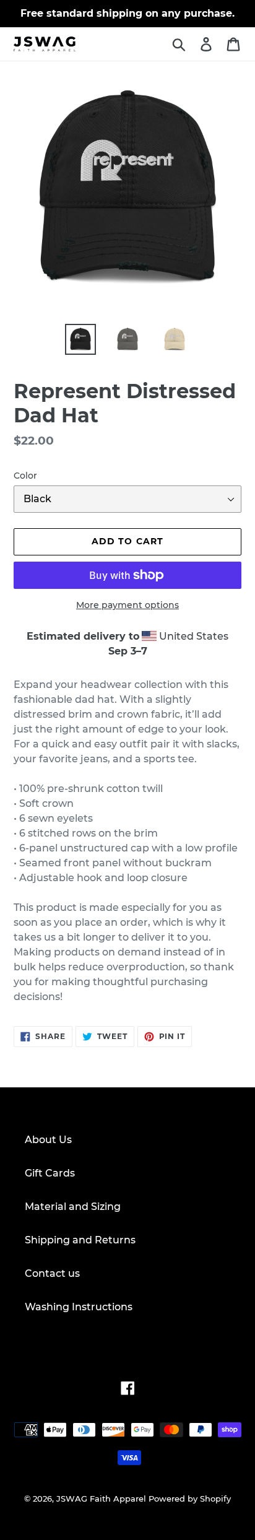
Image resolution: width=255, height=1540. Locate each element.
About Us (48, 1140)
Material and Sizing (73, 1206)
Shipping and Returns (80, 1240)
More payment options (127, 605)
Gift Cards (50, 1173)
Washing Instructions (78, 1307)
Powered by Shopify (190, 1498)
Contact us (52, 1273)
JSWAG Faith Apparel (101, 1498)
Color (25, 475)
